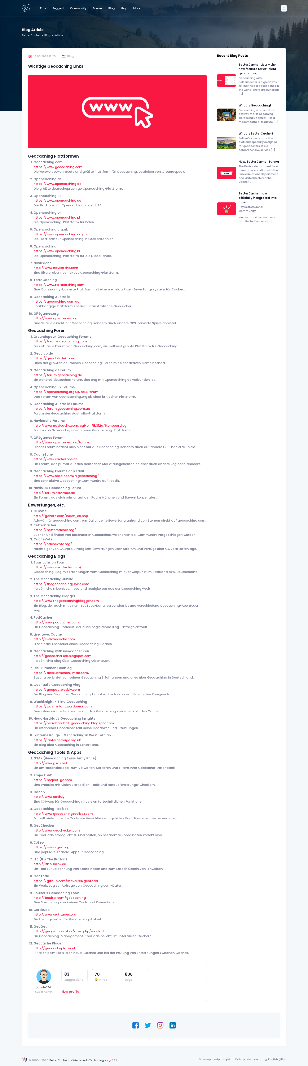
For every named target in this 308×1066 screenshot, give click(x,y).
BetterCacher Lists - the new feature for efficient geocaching (257, 68)
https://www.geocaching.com (58, 167)
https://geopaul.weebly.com (57, 689)
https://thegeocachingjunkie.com (61, 584)
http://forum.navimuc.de (54, 493)
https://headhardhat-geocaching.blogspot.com (74, 723)
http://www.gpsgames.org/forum (61, 442)
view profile (70, 992)
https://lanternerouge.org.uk (57, 740)
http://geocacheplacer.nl (54, 948)
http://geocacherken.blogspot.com (63, 656)
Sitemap (205, 1059)
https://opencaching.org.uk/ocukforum (66, 392)
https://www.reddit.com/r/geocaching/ (66, 476)
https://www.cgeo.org (51, 847)
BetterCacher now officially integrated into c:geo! (258, 197)
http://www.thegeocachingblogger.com (66, 600)
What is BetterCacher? (256, 133)
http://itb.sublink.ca (50, 864)
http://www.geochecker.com (57, 830)
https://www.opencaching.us (57, 200)
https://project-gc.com (53, 780)
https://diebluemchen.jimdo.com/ (62, 673)
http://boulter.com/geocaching (60, 897)
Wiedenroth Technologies (90, 1060)
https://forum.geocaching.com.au (62, 408)
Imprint (228, 1059)
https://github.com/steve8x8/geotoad (66, 881)
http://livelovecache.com (54, 639)
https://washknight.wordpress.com (63, 706)
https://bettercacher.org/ (55, 530)
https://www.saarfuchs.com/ (58, 567)
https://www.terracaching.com (59, 284)
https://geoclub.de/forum (55, 358)
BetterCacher (31, 35)
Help (217, 1059)
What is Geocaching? (255, 105)
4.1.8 (112, 1060)
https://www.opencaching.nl (57, 251)
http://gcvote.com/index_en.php (61, 516)
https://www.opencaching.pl (57, 217)
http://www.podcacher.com (56, 622)
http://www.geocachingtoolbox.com (63, 813)
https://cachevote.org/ (53, 544)
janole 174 (43, 987)
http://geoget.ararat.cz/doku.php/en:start (69, 931)
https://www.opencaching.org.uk (60, 234)
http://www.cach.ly (49, 796)
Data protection (246, 1059)
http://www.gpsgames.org (55, 318)
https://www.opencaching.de (57, 183)
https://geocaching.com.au (56, 301)
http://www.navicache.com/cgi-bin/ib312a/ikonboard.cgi (80, 425)
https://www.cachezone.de (56, 459)
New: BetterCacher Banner (259, 161)
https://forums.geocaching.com (60, 341)
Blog (47, 35)
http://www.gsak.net (50, 763)
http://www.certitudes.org (55, 914)
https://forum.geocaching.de (58, 375)
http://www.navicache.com (56, 268)
